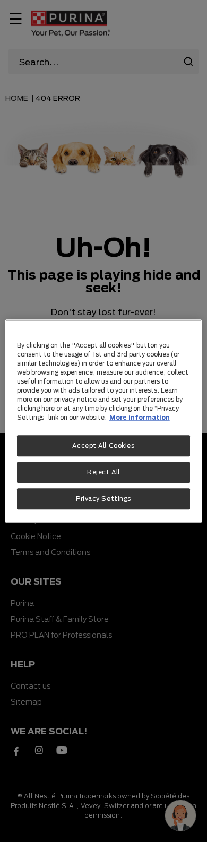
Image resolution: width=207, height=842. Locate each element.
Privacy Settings (103, 498)
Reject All (103, 471)
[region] (103, 421)
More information (139, 417)
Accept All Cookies (103, 445)
